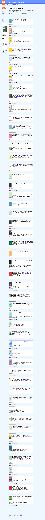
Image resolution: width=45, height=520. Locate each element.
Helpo (3, 20)
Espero (4, 48)
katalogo (12, 4)
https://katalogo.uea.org (18, 515)
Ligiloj (3, 21)
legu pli (11, 24)
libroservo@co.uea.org (18, 514)
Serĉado (3, 7)
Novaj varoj (4, 8)
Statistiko (3, 18)
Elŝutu (3, 19)
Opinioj (15, 33)
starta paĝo (8, 4)
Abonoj (3, 9)
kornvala (23, 58)
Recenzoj (15, 317)
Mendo (3, 13)
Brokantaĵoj (4, 11)
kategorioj (16, 4)
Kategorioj (3, 14)
